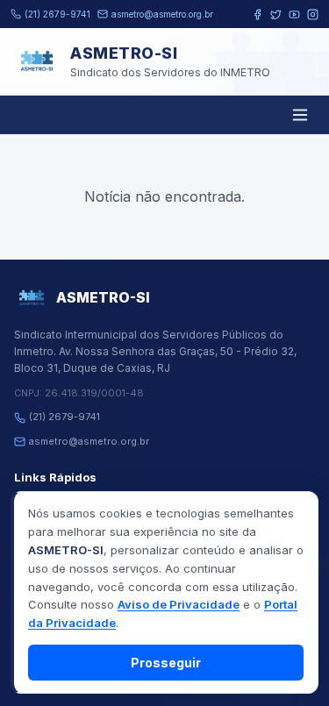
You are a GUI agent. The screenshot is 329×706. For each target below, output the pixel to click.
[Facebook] (257, 14)
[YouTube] (294, 14)
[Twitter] (276, 14)
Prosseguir (166, 662)
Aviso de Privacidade (179, 604)
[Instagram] (312, 14)
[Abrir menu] (300, 115)
